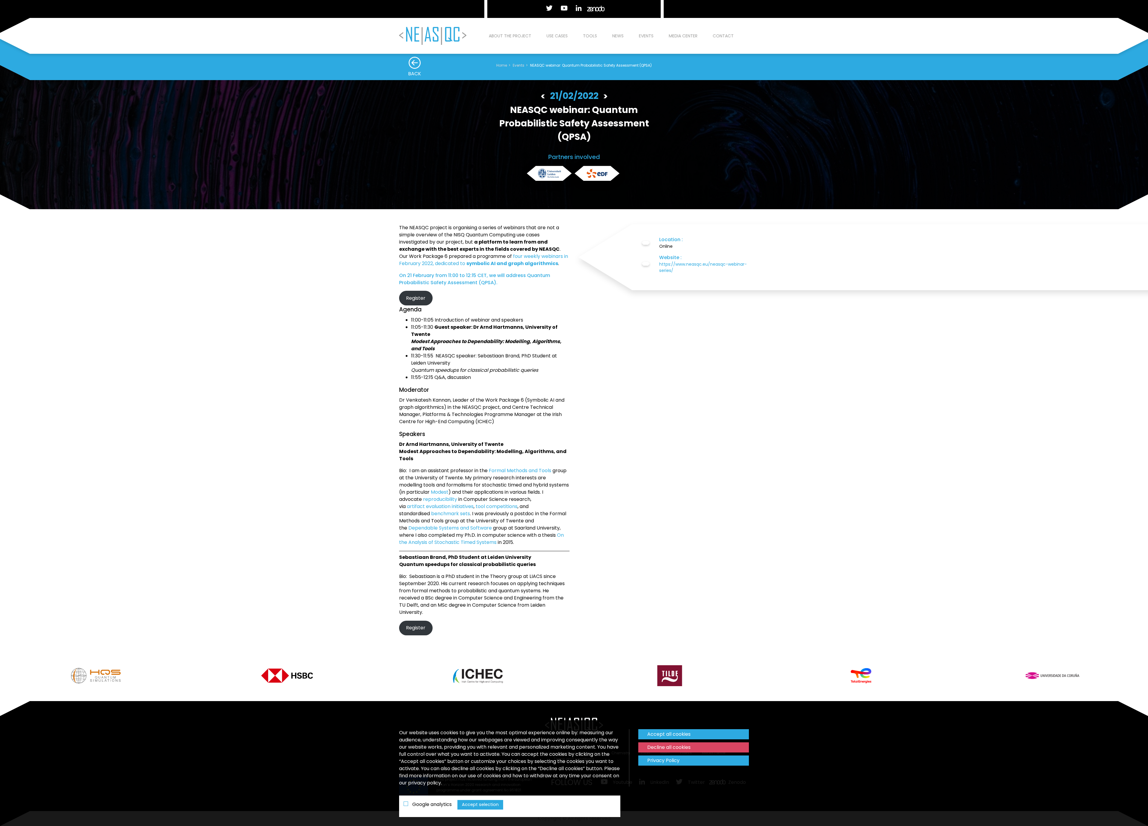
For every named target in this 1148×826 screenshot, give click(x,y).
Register (415, 298)
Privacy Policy (663, 760)
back (414, 73)
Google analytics (431, 804)
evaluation (438, 506)
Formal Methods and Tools (520, 470)
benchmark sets (450, 513)
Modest (439, 492)
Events (646, 36)
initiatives (463, 506)
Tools (590, 36)
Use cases (557, 36)
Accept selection (480, 804)
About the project (510, 36)
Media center (683, 36)
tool (480, 506)
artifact (416, 506)
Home (501, 65)
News (618, 36)
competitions (501, 506)
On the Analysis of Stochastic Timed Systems (481, 539)
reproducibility (440, 499)
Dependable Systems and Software (450, 527)
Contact (723, 36)
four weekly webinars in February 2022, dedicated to (483, 260)
